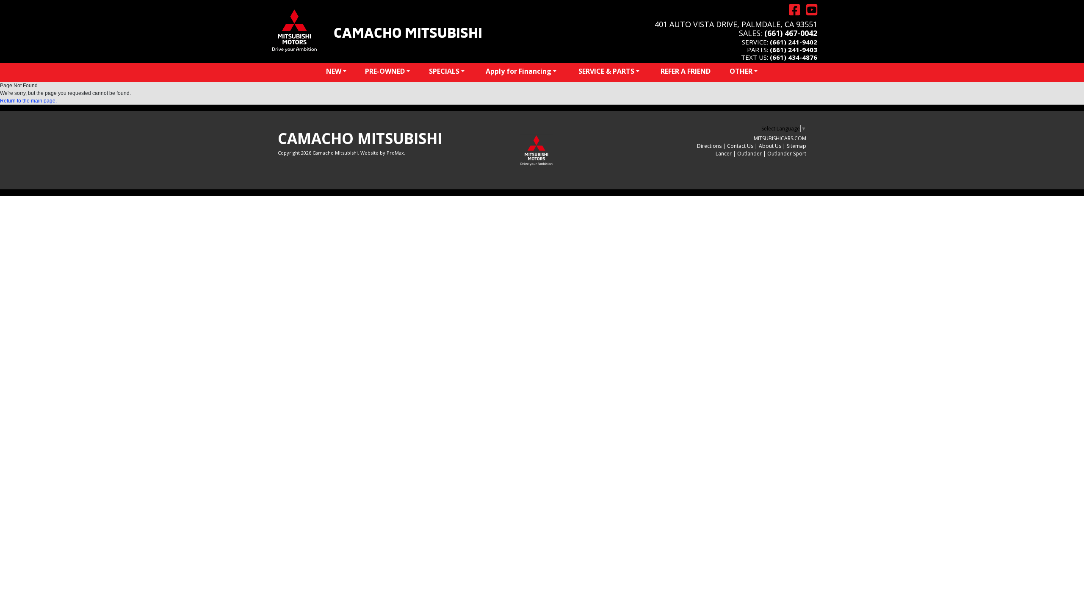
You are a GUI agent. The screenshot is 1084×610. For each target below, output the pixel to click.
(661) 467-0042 (790, 33)
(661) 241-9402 (793, 42)
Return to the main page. (28, 101)
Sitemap (796, 146)
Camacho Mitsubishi (408, 31)
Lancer (724, 153)
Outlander (749, 153)
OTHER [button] (741, 71)
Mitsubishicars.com (780, 138)
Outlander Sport (786, 153)
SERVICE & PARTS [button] (606, 71)
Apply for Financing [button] (518, 71)
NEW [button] (333, 71)
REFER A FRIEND (686, 71)
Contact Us (740, 146)
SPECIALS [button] (444, 71)
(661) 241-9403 (793, 49)
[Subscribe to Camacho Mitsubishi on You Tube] (808, 10)
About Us (770, 146)
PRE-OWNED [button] (385, 71)
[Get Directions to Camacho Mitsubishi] (791, 10)
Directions (709, 146)
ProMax (395, 153)
